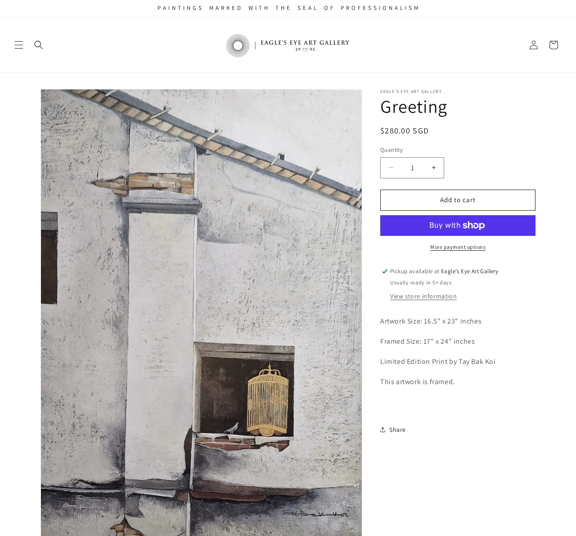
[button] (19, 45)
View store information (423, 296)
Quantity (391, 150)
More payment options (458, 247)
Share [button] (397, 429)
